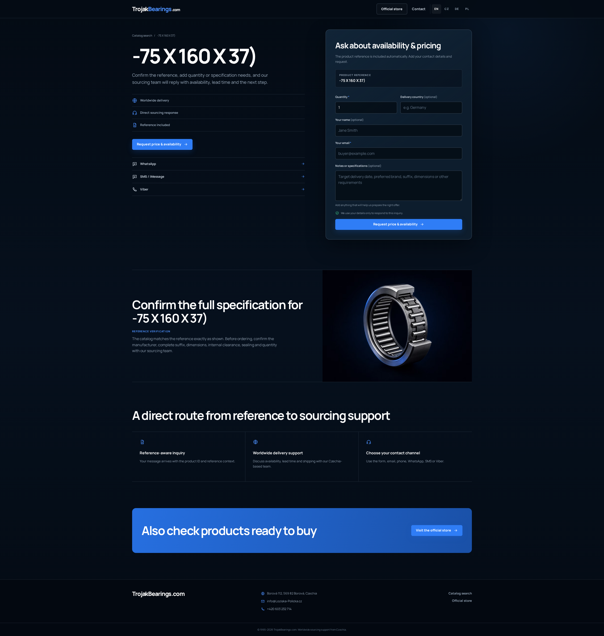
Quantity (342, 97)
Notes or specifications (358, 166)
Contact (418, 9)
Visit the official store (433, 530)
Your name (349, 120)
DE (457, 9)
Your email (343, 143)
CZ (447, 9)
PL (467, 9)
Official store (392, 9)
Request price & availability (159, 144)
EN (436, 9)
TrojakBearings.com (158, 594)
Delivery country (418, 97)
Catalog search (142, 36)
